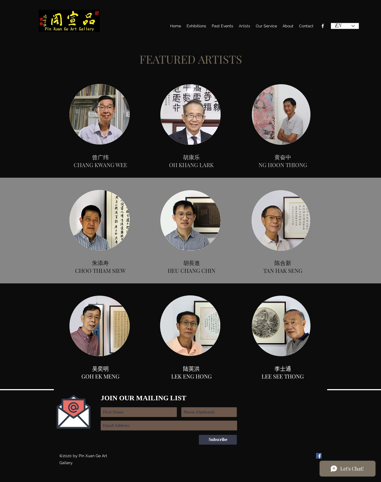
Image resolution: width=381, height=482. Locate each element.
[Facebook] (322, 26)
